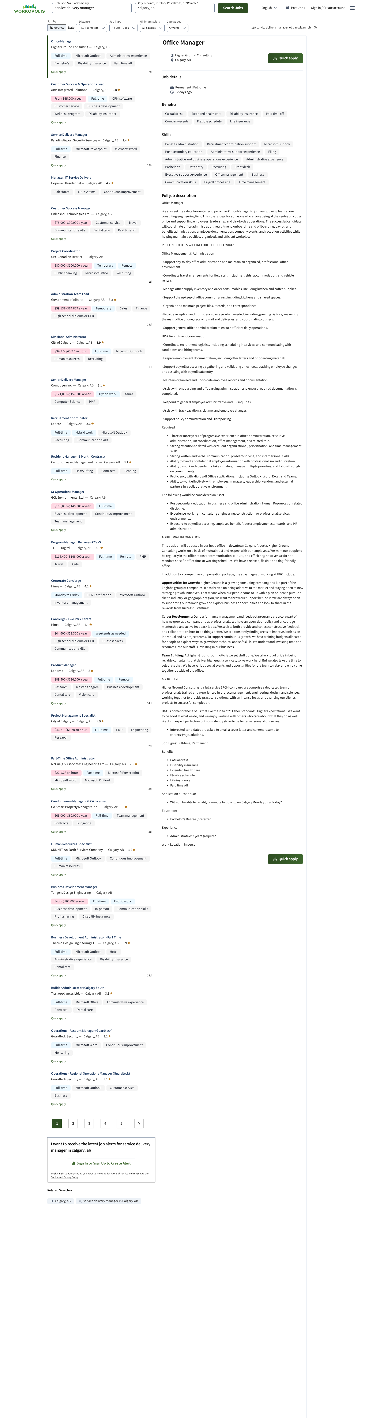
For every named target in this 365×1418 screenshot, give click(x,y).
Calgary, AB (63, 1201)
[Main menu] (352, 8)
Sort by (51, 21)
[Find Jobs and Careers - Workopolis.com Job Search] (29, 8)
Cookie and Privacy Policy (64, 1177)
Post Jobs (298, 8)
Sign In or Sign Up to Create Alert (104, 1163)
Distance (84, 22)
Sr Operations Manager (67, 492)
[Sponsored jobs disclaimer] (315, 27)
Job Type (115, 22)
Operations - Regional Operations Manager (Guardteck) (90, 1074)
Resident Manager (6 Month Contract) (78, 457)
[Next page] (139, 1123)
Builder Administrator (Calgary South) (78, 988)
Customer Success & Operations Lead (78, 84)
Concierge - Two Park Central (71, 619)
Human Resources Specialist (71, 844)
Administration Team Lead (70, 294)
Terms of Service (119, 1173)
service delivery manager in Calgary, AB (110, 1201)
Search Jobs (233, 7)
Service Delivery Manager (69, 135)
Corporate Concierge (66, 581)
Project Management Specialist (73, 716)
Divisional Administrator (68, 337)
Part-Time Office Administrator (73, 758)
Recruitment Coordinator (69, 418)
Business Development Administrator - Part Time (86, 937)
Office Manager (62, 41)
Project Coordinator (65, 251)
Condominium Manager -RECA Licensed (79, 801)
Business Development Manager (74, 887)
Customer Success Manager (70, 208)
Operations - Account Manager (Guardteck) (81, 1031)
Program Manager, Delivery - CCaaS (76, 542)
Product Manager (63, 665)
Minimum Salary (150, 22)
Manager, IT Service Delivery (71, 178)
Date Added (174, 22)
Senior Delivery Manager (68, 380)
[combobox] (92, 8)
